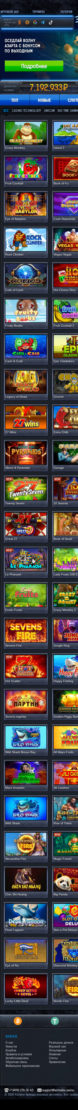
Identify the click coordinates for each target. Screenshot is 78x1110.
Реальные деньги (61, 1043)
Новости (11, 1046)
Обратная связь (16, 1062)
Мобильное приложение (23, 1066)
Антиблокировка (17, 1058)
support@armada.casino (58, 1090)
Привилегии (57, 1062)
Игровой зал (57, 1046)
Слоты (53, 1058)
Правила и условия (19, 1054)
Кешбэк (11, 1050)
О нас (9, 1043)
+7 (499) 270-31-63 (21, 1090)
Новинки (55, 1054)
